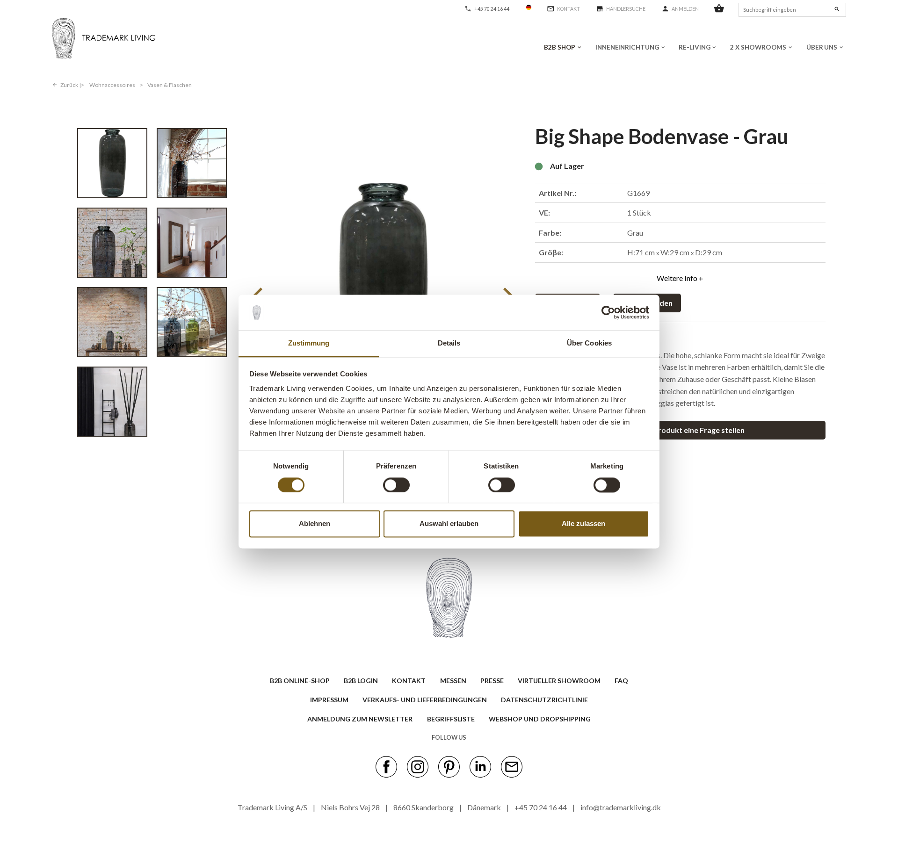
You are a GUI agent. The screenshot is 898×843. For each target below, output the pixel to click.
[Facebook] (386, 766)
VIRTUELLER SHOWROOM (559, 680)
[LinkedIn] (480, 766)
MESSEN (453, 680)
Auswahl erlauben (449, 524)
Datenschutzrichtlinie (544, 700)
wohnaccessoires (112, 84)
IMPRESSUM (329, 700)
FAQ (621, 680)
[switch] (396, 484)
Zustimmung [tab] (309, 343)
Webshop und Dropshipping (540, 719)
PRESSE (492, 680)
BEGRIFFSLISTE (451, 719)
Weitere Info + (680, 278)
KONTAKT (409, 680)
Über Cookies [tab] (589, 343)
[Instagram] (417, 766)
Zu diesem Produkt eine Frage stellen (680, 429)
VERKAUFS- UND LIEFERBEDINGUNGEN (424, 700)
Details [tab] (449, 343)
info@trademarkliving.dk (620, 807)
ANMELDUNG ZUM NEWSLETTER (360, 719)
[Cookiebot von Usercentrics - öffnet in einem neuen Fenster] (608, 312)
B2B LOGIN (361, 680)
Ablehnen (314, 524)
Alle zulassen (583, 524)
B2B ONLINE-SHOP (300, 680)
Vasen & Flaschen (169, 84)
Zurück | (70, 84)
